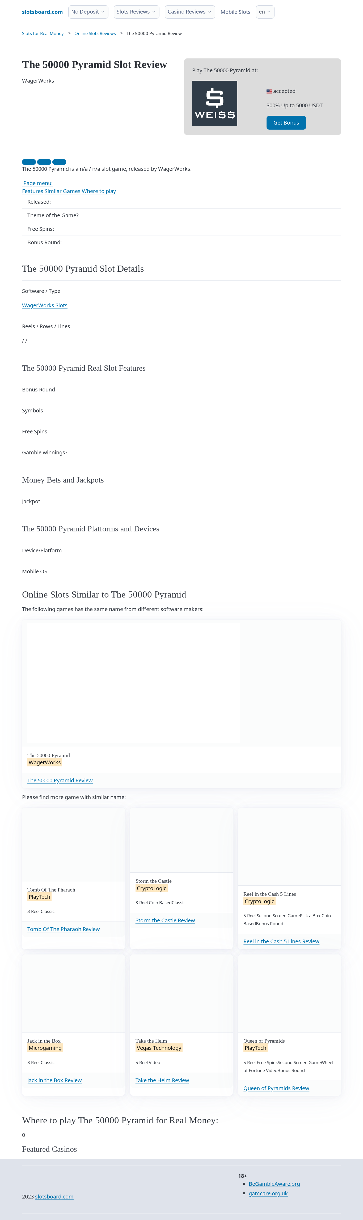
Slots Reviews (133, 11)
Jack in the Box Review (54, 1080)
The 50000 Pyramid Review (60, 780)
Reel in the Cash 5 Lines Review (281, 941)
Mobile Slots (236, 11)
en (262, 11)
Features (32, 191)
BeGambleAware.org (274, 1183)
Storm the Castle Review (165, 920)
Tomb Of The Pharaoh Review (63, 929)
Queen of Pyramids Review (276, 1088)
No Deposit (85, 11)
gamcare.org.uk (268, 1193)
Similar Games (63, 191)
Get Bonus (286, 122)
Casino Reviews (187, 11)
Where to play (99, 191)
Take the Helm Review (162, 1080)
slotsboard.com (54, 1196)
